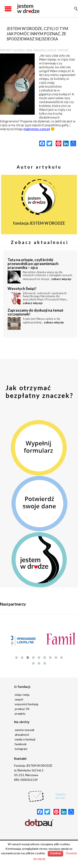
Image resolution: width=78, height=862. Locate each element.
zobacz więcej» (61, 279)
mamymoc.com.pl (44, 50)
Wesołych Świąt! (22, 288)
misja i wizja (22, 694)
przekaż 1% (22, 709)
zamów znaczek (24, 730)
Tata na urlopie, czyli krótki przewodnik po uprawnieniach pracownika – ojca (33, 263)
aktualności (22, 734)
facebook (21, 744)
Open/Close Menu (4, 8)
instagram (21, 749)
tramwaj (62, 50)
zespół (19, 699)
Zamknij (55, 853)
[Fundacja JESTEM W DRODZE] (28, 8)
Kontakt (20, 758)
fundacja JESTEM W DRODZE (39, 223)
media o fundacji (25, 739)
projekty (20, 713)
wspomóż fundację (26, 704)
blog (29, 50)
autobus (19, 50)
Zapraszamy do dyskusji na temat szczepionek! (35, 312)
